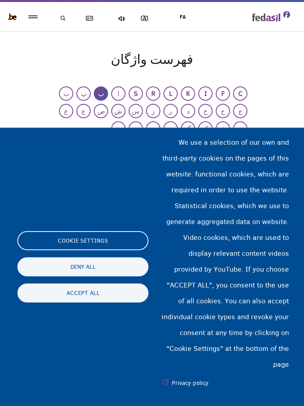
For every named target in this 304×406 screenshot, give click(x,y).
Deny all (83, 267)
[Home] (271, 16)
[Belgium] (12, 16)
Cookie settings (83, 241)
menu (33, 17)
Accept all (83, 293)
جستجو (63, 18)
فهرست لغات (91, 18)
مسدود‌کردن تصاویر (146, 18)
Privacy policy (190, 383)
